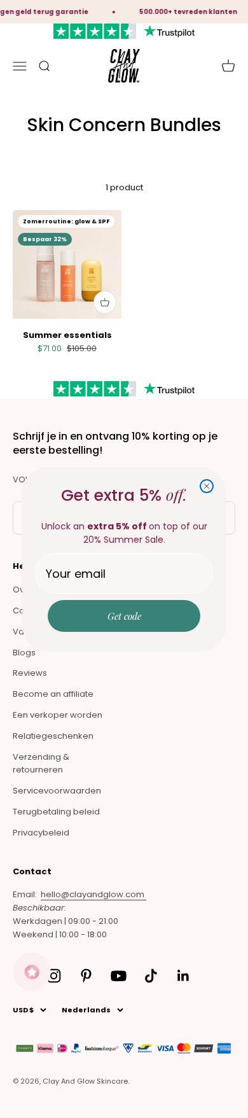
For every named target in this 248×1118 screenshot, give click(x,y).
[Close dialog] (206, 486)
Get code (124, 616)
